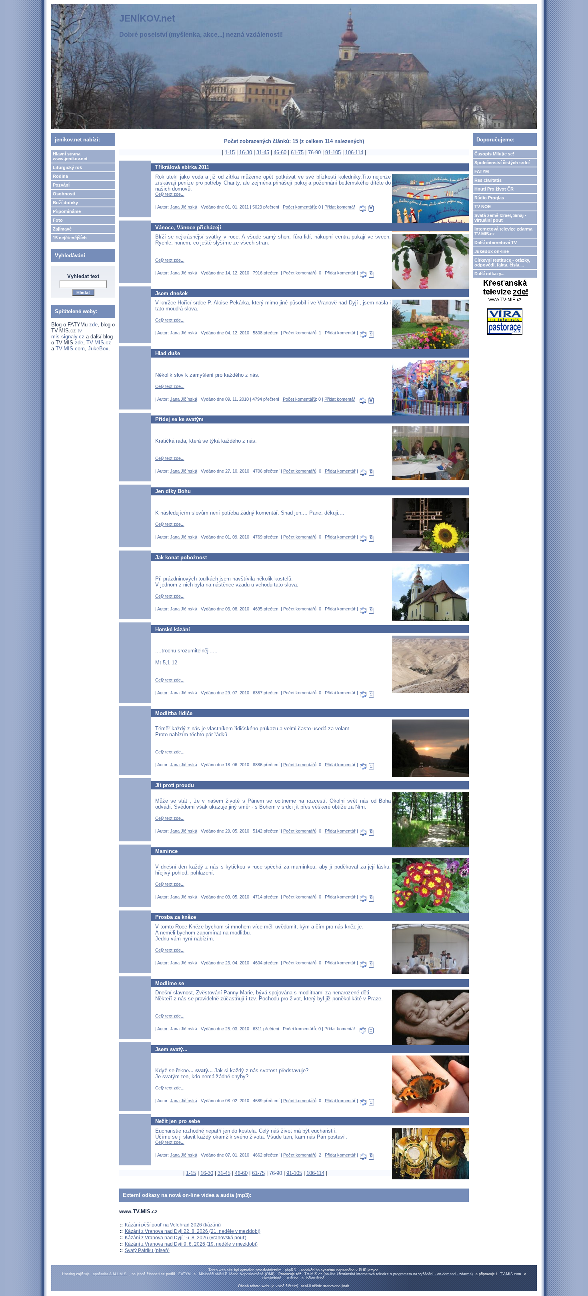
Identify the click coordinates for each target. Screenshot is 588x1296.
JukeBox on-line (491, 251)
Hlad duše (167, 353)
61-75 (297, 152)
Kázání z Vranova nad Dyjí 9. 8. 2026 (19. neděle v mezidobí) (191, 1244)
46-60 (280, 152)
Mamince (166, 851)
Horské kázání (172, 629)
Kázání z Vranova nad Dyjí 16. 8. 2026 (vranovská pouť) (185, 1237)
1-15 (230, 152)
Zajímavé (62, 229)
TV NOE (482, 206)
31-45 (262, 152)
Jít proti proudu (174, 785)
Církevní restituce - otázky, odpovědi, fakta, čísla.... (502, 262)
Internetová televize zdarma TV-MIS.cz (503, 231)
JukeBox (98, 349)
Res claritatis (488, 180)
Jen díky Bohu (173, 491)
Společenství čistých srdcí (502, 162)
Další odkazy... (489, 273)
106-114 (354, 152)
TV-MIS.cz (98, 343)
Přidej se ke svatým (179, 419)
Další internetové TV (495, 242)
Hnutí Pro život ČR (494, 189)
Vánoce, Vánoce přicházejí (188, 228)
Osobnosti (64, 193)
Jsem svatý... (171, 1049)
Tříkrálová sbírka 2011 (182, 167)
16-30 (245, 152)
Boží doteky (65, 202)
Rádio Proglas (489, 197)
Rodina (60, 176)
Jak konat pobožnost (181, 558)
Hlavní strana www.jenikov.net (70, 156)
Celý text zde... (169, 194)
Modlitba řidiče (173, 713)
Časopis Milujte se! (494, 153)
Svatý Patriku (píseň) (147, 1250)
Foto (58, 220)
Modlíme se (169, 983)
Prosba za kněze (175, 917)
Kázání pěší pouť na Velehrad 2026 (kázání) (173, 1225)
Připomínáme (67, 211)
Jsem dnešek (171, 293)
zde (93, 325)
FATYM (481, 171)
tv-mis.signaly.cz (67, 334)
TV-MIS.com (70, 349)
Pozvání (61, 185)
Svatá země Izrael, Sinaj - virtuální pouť (500, 218)
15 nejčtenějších (70, 237)
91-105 (333, 152)
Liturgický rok (67, 167)
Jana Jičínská (183, 207)
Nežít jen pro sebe (177, 1121)
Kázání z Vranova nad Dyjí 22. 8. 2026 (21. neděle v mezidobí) (192, 1231)
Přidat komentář (339, 207)
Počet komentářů (299, 207)
